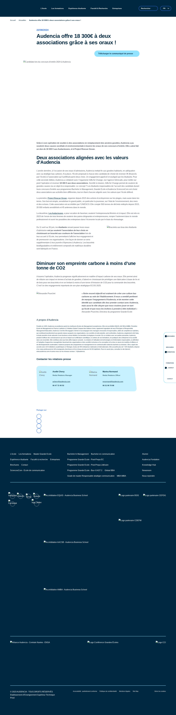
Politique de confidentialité (108, 691)
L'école (13, 454)
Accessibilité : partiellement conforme (85, 691)
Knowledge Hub (149, 465)
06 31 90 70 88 (108, 385)
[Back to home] (14, 8)
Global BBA (110, 470)
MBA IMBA (121, 476)
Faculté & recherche (39, 459)
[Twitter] (39, 421)
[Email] (39, 430)
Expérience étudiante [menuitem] (77, 8)
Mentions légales (124, 691)
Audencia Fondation (150, 459)
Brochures (14, 465)
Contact (24, 465)
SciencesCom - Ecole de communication (27, 470)
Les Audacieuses (55, 213)
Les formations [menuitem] (57, 8)
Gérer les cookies (160, 691)
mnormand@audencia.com (113, 381)
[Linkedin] (39, 416)
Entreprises (55, 459)
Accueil (13, 20)
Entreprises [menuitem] (117, 8)
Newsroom (146, 470)
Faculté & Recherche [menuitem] (99, 8)
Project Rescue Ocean (57, 198)
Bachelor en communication (103, 454)
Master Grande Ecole (42, 454)
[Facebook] (39, 426)
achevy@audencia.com (61, 381)
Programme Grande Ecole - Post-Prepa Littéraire (87, 465)
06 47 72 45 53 (58, 385)
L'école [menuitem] (44, 8)
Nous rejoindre (148, 476)
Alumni (145, 454)
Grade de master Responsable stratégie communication (90, 476)
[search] (148, 8)
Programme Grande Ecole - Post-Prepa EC (85, 459)
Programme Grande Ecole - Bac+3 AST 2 (84, 470)
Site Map (135, 691)
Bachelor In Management (78, 454)
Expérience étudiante (19, 459)
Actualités (22, 20)
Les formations (25, 454)
